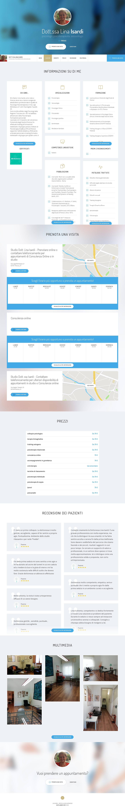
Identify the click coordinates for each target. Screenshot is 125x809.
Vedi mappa (90, 260)
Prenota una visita (117, 58)
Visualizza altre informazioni (24, 143)
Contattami (73, 46)
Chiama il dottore (21, 271)
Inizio (40, 58)
